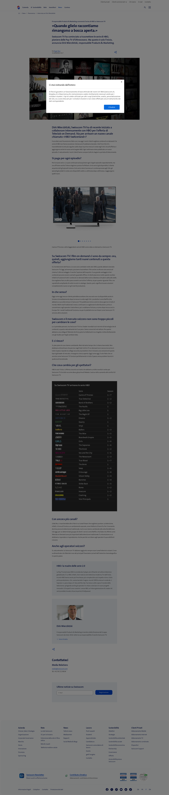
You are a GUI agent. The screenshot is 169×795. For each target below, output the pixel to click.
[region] (85, 96)
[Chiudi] (121, 82)
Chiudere (111, 107)
